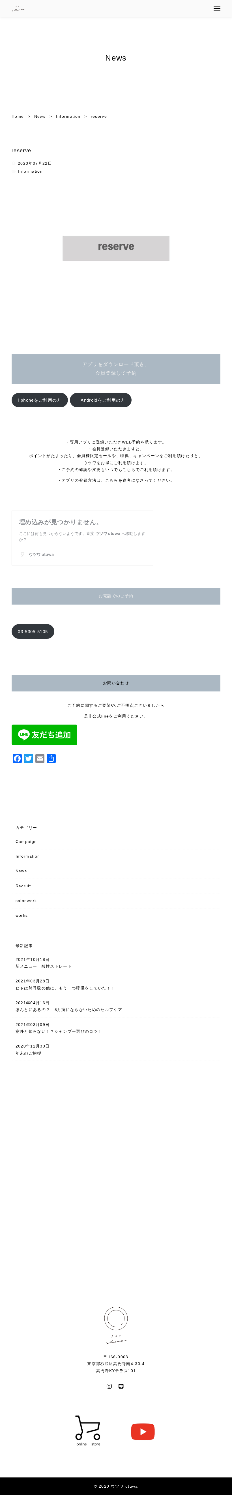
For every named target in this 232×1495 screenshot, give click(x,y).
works (22, 915)
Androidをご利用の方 (100, 400)
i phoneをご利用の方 (40, 400)
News (21, 871)
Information (30, 171)
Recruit (23, 886)
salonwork (26, 901)
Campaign (26, 841)
